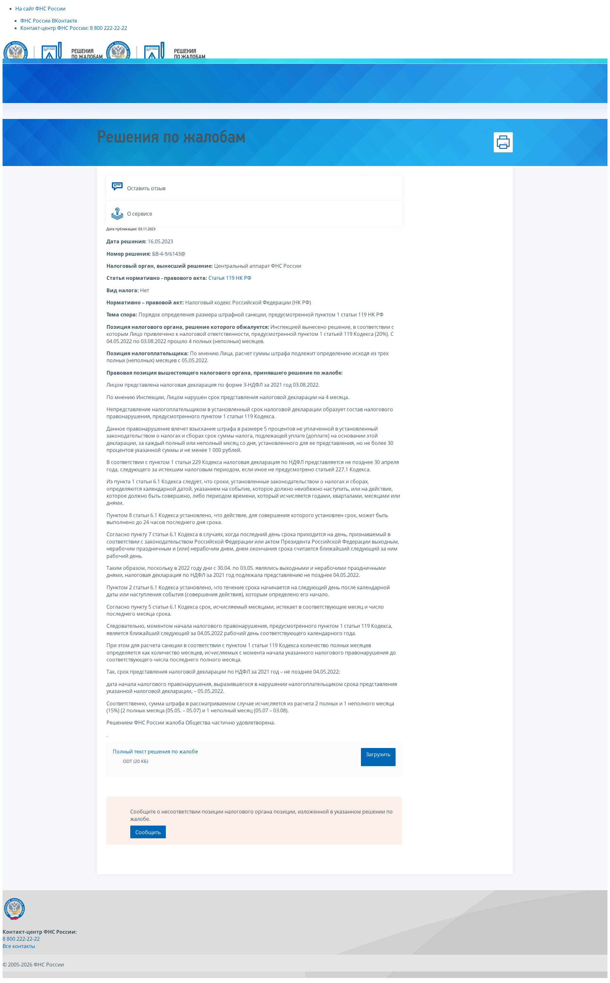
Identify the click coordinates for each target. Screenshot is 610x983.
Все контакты (19, 946)
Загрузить (378, 754)
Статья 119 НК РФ (229, 277)
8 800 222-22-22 (21, 938)
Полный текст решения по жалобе (155, 751)
